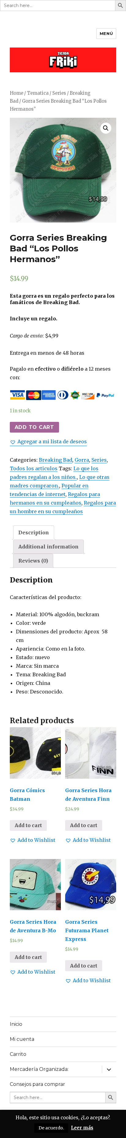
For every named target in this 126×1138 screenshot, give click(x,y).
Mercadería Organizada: (39, 1069)
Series (59, 93)
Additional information (48, 547)
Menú (106, 33)
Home (16, 93)
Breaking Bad (55, 460)
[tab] (33, 532)
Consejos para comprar (37, 1084)
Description (33, 532)
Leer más (82, 1128)
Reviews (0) (33, 561)
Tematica (38, 93)
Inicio (16, 1024)
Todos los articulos (33, 468)
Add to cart (34, 427)
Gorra (82, 460)
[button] (48, 441)
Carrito (18, 1054)
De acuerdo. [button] (51, 1128)
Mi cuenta (22, 1039)
